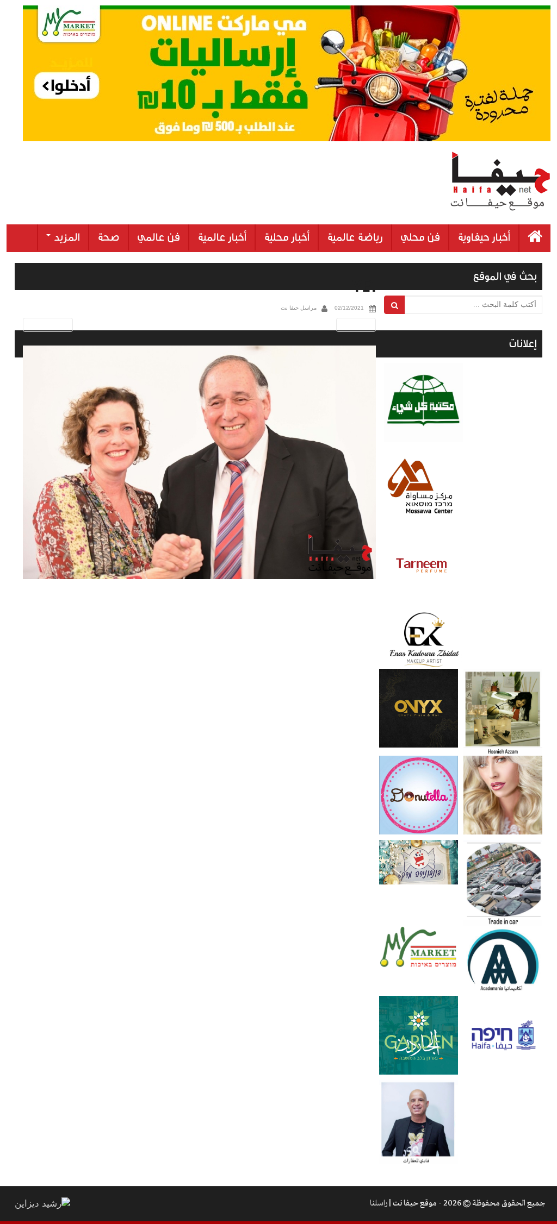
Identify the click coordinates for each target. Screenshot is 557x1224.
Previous (46, 325)
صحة (108, 237)
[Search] (394, 305)
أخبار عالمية (221, 237)
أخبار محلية (287, 237)
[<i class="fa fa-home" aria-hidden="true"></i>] (534, 238)
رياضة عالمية (355, 237)
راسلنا (378, 1203)
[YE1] (199, 463)
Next (357, 325)
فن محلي (420, 237)
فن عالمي (158, 237)
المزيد (66, 237)
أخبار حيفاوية (483, 237)
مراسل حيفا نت (299, 308)
